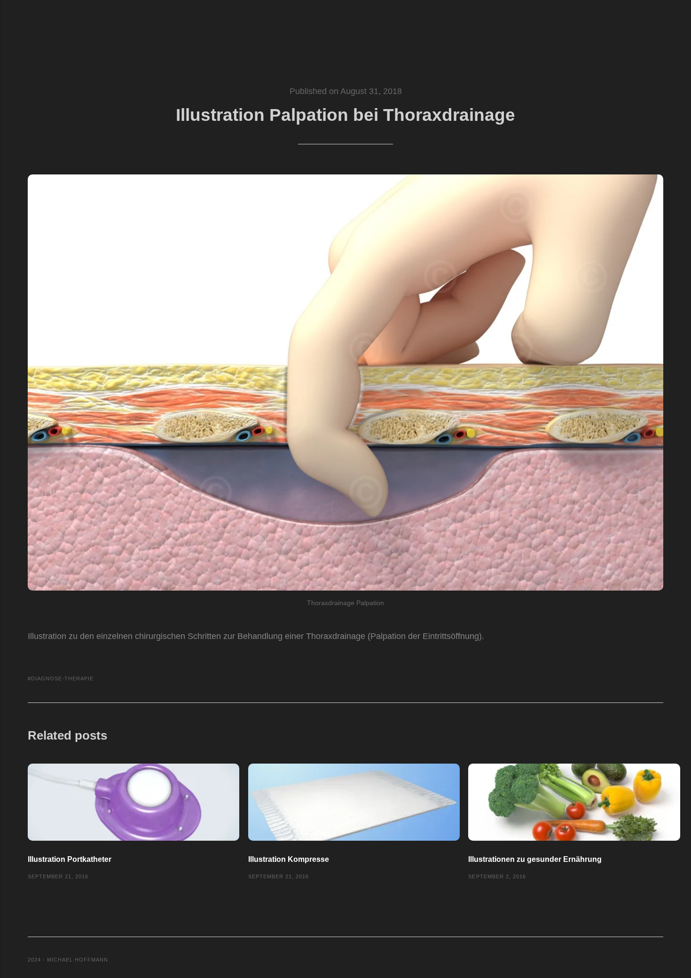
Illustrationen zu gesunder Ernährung (535, 859)
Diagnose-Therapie (62, 678)
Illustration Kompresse (288, 859)
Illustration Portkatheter (69, 859)
